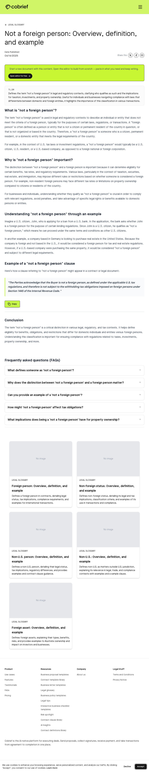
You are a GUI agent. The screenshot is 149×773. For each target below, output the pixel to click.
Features (9, 680)
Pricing (8, 696)
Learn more (51, 768)
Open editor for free (18, 76)
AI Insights (45, 725)
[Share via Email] (142, 55)
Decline (127, 767)
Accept (140, 767)
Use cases (10, 675)
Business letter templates (53, 685)
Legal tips (45, 701)
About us (81, 675)
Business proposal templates (55, 675)
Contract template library (53, 680)
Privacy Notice (120, 680)
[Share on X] (130, 55)
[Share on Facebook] (136, 55)
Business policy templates (53, 696)
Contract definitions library (53, 730)
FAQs (7, 690)
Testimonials (11, 685)
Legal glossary (16, 25)
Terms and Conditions (123, 675)
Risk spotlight (47, 715)
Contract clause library (51, 720)
